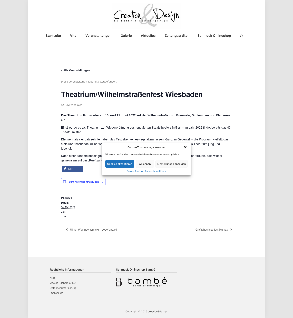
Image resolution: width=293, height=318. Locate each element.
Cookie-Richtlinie (135, 171)
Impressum (56, 292)
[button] (186, 147)
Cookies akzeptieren (119, 164)
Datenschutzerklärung (155, 171)
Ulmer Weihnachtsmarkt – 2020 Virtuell (93, 229)
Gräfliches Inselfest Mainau (212, 229)
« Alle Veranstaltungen (75, 70)
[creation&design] (146, 15)
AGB (52, 278)
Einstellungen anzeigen (171, 164)
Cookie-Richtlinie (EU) (63, 282)
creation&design (158, 311)
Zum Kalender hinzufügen (84, 181)
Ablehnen (145, 164)
